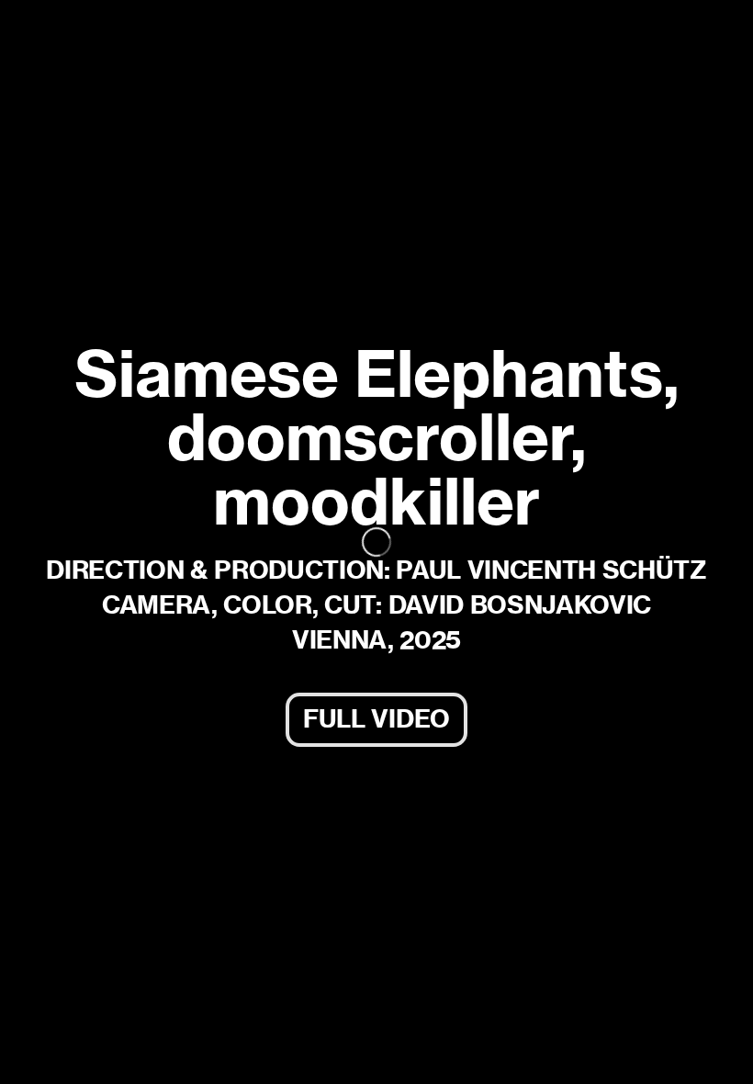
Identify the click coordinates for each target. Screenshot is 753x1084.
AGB (42, 1053)
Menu (705, 32)
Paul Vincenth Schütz (133, 32)
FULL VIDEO (376, 718)
